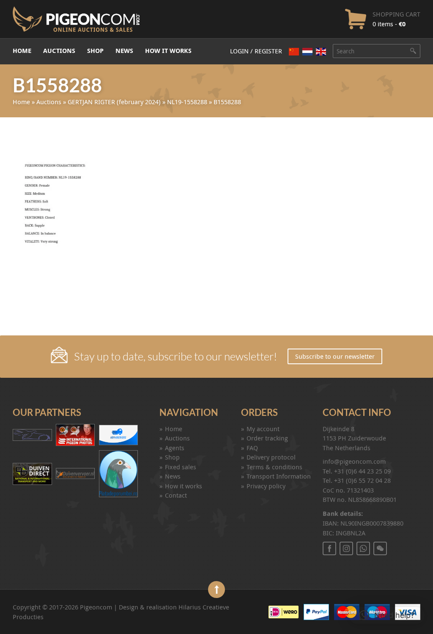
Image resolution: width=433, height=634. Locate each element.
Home (22, 50)
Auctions (59, 50)
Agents (174, 447)
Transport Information (279, 476)
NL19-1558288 (187, 101)
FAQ (252, 447)
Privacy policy (266, 486)
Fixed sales (180, 466)
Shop (95, 50)
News (124, 50)
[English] (321, 51)
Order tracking (267, 438)
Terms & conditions (274, 466)
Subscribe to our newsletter (335, 356)
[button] (387, 615)
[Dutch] (307, 51)
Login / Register (256, 51)
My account (263, 428)
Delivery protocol (271, 457)
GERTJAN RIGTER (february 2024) (114, 101)
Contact (176, 495)
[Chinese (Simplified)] (294, 51)
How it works (168, 50)
